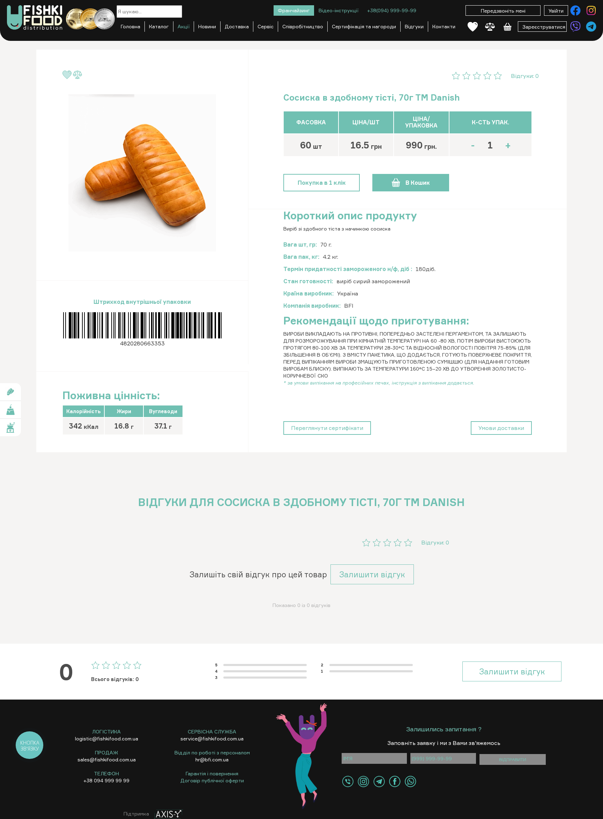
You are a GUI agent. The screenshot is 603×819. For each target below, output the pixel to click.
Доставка (237, 26)
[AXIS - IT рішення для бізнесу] (166, 814)
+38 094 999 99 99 (106, 780)
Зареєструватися (543, 27)
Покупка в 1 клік (322, 182)
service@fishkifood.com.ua (212, 738)
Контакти (443, 26)
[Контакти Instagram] (591, 10)
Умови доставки (501, 427)
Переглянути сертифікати (327, 427)
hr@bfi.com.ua (212, 759)
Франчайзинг (294, 10)
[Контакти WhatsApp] (410, 781)
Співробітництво (302, 26)
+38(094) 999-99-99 (391, 10)
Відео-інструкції (338, 10)
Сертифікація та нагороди (364, 26)
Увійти (556, 11)
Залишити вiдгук (372, 574)
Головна (130, 26)
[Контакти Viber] (575, 26)
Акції (183, 26)
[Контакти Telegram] (591, 26)
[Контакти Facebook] (575, 10)
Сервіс (266, 26)
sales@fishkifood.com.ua (106, 759)
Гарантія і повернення (212, 773)
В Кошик (417, 182)
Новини (207, 26)
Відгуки (414, 26)
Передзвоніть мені (503, 11)
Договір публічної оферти (212, 780)
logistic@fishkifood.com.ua (106, 738)
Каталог (159, 26)
